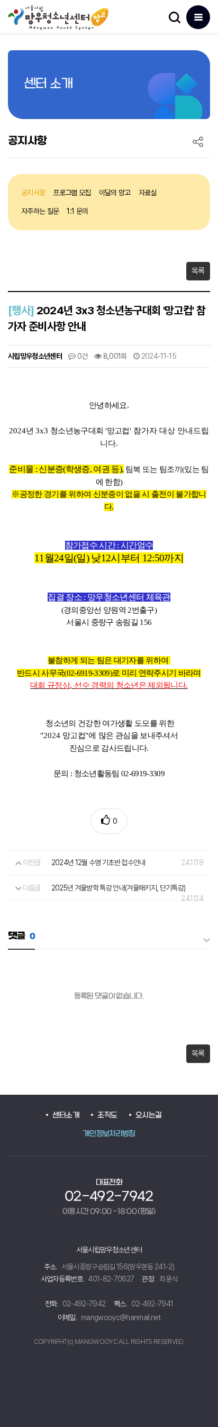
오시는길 (148, 1115)
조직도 (107, 1115)
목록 (198, 271)
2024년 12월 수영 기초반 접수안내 (98, 862)
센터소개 (65, 1115)
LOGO (67, 17)
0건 (81, 356)
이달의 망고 (115, 192)
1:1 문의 (77, 211)
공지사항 (33, 192)
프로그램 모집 (71, 192)
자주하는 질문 (40, 211)
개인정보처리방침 (109, 1134)
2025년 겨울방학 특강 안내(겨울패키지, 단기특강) (118, 888)
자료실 (148, 192)
